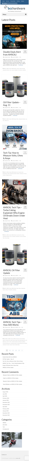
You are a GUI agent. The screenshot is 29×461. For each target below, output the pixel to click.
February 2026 (6, 398)
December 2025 (6, 402)
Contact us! (4, 454)
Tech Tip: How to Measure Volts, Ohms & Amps (13, 361)
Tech (19, 327)
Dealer (9, 173)
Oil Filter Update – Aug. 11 (8, 359)
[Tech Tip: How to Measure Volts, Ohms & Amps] (14, 137)
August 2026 (5, 391)
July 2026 (5, 394)
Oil (11, 236)
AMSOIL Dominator (16, 338)
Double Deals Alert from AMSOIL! (10, 357)
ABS (4, 338)
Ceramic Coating (19, 68)
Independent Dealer (13, 173)
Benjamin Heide (7, 57)
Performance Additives (21, 341)
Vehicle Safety (17, 344)
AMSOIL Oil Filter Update (8, 367)
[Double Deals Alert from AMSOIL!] (14, 36)
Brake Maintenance (22, 340)
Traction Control (12, 344)
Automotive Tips (20, 172)
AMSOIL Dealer (8, 68)
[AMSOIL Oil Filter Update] (14, 254)
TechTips (4, 175)
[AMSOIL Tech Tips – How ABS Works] (14, 306)
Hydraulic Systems (15, 341)
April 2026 (5, 396)
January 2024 (6, 410)
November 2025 (6, 404)
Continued (20, 65)
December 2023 (6, 413)
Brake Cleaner (13, 340)
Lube (10, 236)
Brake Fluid (17, 340)
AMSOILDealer (14, 68)
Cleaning (23, 68)
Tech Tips (24, 173)
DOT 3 (8, 341)
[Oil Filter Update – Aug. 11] (14, 86)
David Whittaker (6, 384)
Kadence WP (18, 458)
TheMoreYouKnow (9, 175)
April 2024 (5, 406)
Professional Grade (14, 343)
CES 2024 (5, 424)
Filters (20, 288)
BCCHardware (5, 173)
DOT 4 (11, 341)
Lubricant (5, 120)
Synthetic (18, 173)
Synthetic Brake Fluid (20, 343)
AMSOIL (17, 57)
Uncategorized (6, 429)
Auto (17, 172)
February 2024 (6, 408)
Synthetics (21, 173)
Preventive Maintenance (6, 343)
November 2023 (6, 415)
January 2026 (6, 400)
